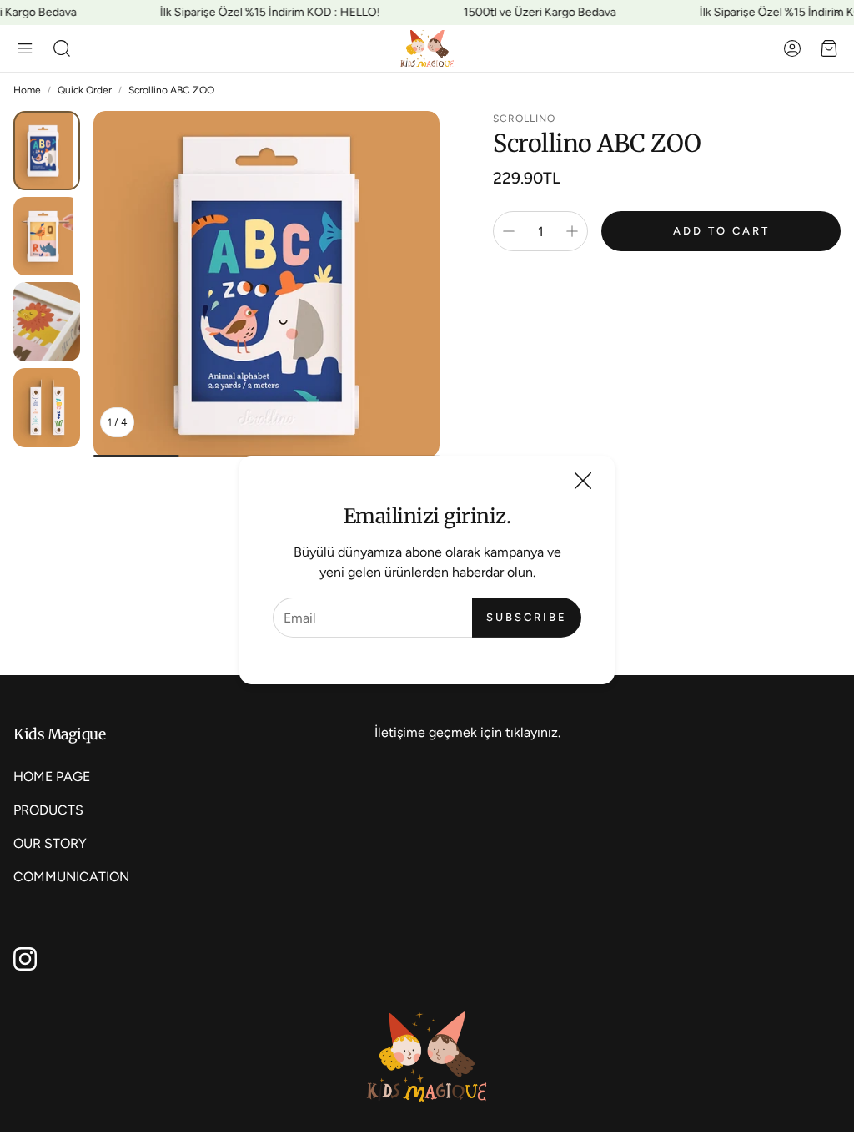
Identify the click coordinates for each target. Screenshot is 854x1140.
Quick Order (85, 90)
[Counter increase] (572, 231)
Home (27, 90)
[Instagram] (25, 959)
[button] (25, 48)
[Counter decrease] (509, 231)
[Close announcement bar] (837, 12)
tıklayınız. (532, 732)
